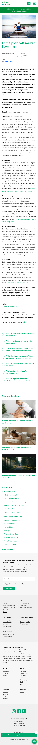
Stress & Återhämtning (11, 541)
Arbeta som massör (10, 495)
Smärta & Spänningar (11, 538)
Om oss (5, 612)
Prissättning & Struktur (11, 512)
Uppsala (5, 692)
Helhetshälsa (8, 527)
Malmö (5, 675)
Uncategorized (7, 549)
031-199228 (11, 607)
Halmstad (23, 671)
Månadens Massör (10, 509)
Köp (28, 3)
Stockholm (6, 671)
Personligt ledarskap (11, 534)
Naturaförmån (7, 622)
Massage (7, 531)
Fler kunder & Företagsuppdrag (15, 502)
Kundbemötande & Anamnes (14, 505)
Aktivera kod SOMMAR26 (19, 11)
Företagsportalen (25, 622)
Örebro (5, 696)
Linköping (23, 675)
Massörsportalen (8, 636)
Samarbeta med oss (8, 634)
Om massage (7, 620)
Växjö (21, 684)
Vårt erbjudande (25, 620)
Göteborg (6, 673)
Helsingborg (23, 673)
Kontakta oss (7, 610)
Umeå (22, 692)
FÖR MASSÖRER (8, 492)
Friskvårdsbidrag (9, 524)
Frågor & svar (24, 605)
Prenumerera (9, 588)
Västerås (5, 694)
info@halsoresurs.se (9, 605)
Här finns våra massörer (25, 656)
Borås (21, 682)
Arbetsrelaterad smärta (12, 520)
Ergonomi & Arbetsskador (13, 498)
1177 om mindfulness (9, 307)
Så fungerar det (24, 603)
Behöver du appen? (26, 607)
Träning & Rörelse (10, 544)
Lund (21, 678)
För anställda (24, 624)
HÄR (24, 322)
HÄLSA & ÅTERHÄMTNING (12, 517)
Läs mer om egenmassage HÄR (17, 283)
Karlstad (5, 698)
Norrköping (23, 680)
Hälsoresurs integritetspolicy (22, 584)
